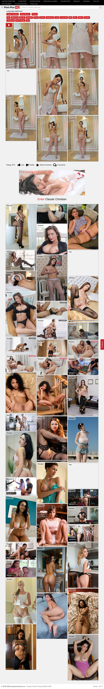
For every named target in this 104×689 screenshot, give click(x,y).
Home (95, 686)
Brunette (29, 17)
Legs (56, 17)
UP (100, 686)
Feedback (102, 344)
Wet (28, 20)
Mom (75, 17)
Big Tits (22, 17)
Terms (34, 686)
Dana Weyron (25, 14)
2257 (50, 686)
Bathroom (15, 17)
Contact (29, 686)
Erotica (34, 14)
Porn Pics (11, 7)
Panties (86, 17)
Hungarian (49, 17)
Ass (8, 17)
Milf (70, 17)
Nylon (80, 17)
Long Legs (63, 17)
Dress (36, 17)
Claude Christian (12, 14)
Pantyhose (10, 20)
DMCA (45, 686)
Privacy (40, 686)
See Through (20, 20)
